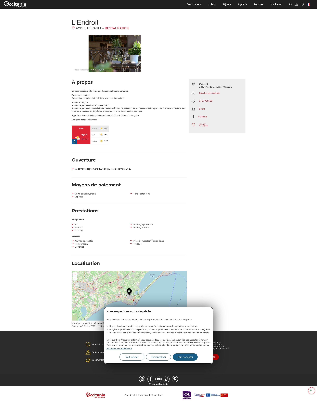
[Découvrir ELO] (311, 390)
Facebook (202, 117)
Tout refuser (131, 357)
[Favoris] (302, 4)
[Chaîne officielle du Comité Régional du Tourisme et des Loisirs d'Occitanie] (158, 379)
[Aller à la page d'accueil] (15, 4)
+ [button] (75, 274)
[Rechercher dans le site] (290, 4)
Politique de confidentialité (119, 348)
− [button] (75, 277)
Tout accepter (185, 357)
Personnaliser (158, 357)
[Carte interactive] (296, 4)
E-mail (202, 109)
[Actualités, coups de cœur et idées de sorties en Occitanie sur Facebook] (150, 379)
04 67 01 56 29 (205, 101)
